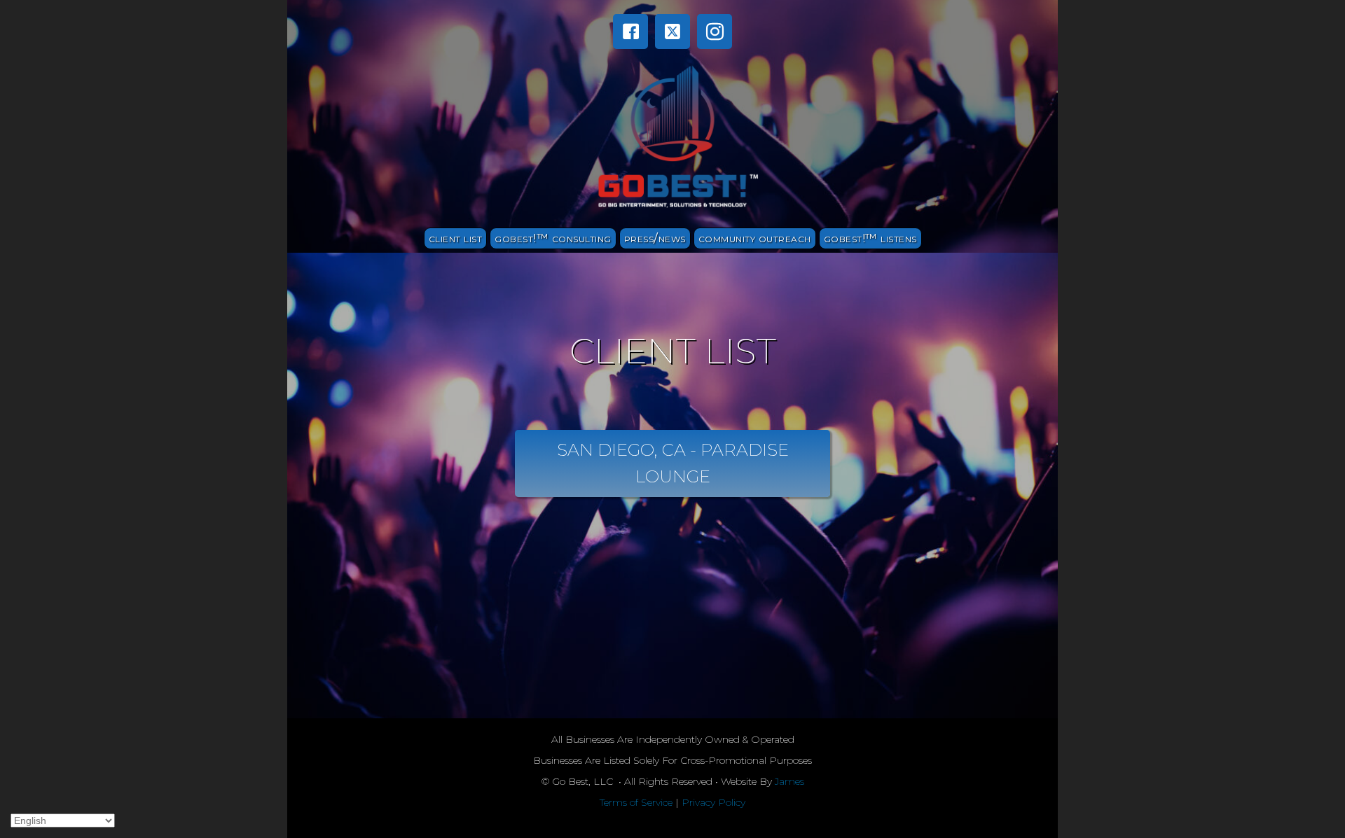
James (789, 781)
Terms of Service (636, 802)
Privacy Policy (713, 802)
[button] (630, 31)
